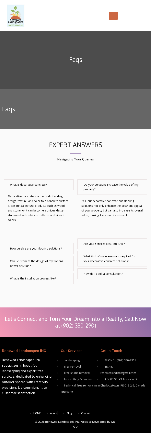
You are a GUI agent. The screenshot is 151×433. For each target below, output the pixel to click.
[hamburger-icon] (113, 16)
